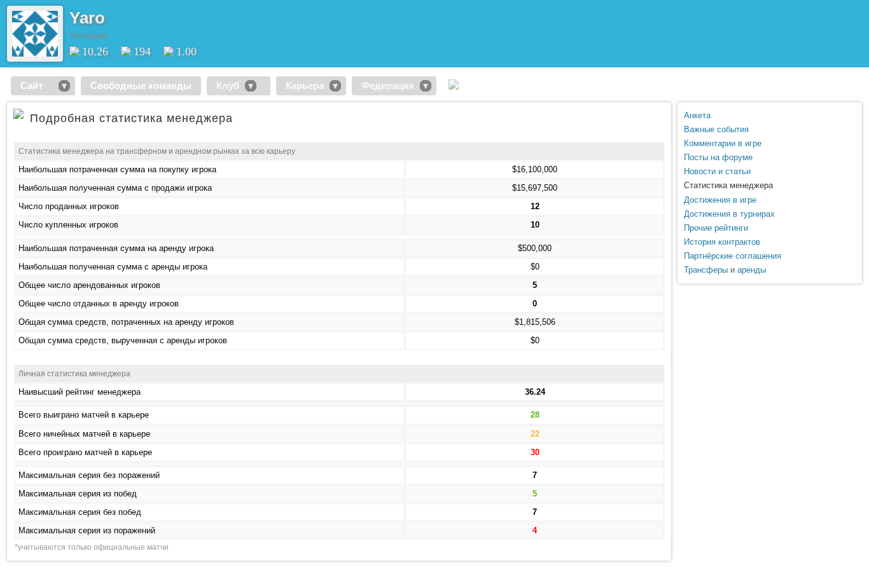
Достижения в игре (720, 200)
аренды (751, 270)
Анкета (697, 115)
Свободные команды (140, 85)
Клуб (227, 85)
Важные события (716, 129)
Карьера (305, 85)
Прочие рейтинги (716, 228)
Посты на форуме (718, 157)
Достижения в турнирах (729, 214)
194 (142, 51)
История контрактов (722, 242)
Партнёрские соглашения (732, 256)
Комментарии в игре (722, 143)
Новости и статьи (717, 171)
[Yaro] (35, 53)
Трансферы (706, 270)
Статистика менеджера (728, 185)
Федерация (387, 85)
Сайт (36, 85)
